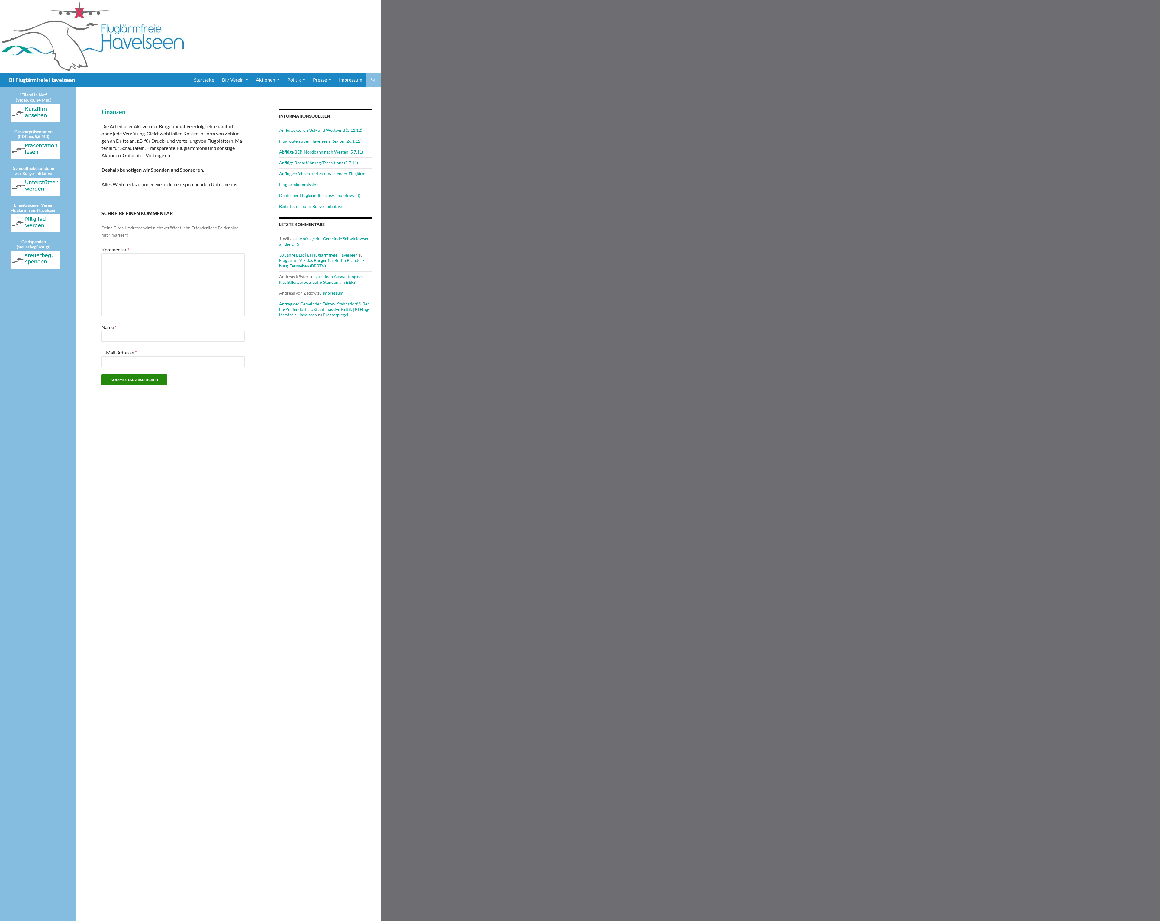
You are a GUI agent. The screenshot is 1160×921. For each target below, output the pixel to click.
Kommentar (115, 249)
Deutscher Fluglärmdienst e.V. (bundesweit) (319, 195)
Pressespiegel (335, 314)
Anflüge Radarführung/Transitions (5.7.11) (318, 162)
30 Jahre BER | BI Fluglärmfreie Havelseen (318, 254)
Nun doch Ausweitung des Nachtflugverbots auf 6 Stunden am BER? (321, 279)
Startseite (204, 79)
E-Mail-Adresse (119, 352)
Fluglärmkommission (299, 184)
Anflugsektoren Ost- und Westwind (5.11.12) (320, 130)
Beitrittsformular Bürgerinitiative (310, 206)
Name (109, 327)
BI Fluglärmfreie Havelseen (42, 79)
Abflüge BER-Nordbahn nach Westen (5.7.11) (321, 151)
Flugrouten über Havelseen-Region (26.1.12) (320, 141)
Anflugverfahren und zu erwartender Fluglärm (322, 173)
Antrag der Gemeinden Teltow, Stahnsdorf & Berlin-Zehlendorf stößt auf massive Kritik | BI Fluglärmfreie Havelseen (325, 309)
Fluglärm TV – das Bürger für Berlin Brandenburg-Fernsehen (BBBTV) (321, 263)
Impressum (350, 79)
